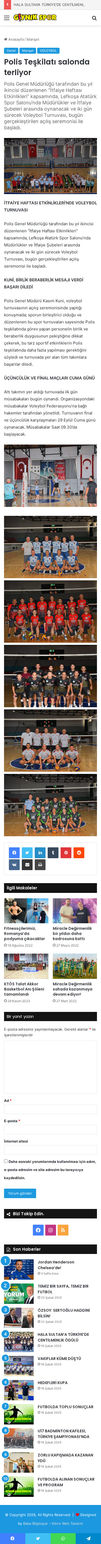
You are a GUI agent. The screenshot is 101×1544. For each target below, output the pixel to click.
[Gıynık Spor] (35, 18)
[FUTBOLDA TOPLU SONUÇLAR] (19, 1414)
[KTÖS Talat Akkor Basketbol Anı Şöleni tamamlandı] (26, 966)
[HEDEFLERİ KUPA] (19, 1390)
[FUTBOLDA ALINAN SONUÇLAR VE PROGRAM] (19, 1487)
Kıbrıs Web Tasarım (67, 1523)
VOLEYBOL (48, 51)
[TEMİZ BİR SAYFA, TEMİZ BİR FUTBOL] (19, 1294)
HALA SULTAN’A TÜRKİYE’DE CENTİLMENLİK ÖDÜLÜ (57, 4)
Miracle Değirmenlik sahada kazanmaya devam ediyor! (72, 989)
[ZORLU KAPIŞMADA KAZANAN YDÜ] (19, 1462)
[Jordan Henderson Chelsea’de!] (19, 1269)
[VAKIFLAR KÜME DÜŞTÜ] (19, 1366)
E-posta (12, 1121)
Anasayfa (15, 39)
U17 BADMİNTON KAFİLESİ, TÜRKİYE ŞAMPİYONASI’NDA (63, 1433)
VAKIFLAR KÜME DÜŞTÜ (59, 1358)
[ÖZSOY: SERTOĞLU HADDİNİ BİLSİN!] (19, 1318)
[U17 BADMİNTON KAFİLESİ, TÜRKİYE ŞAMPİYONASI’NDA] (19, 1438)
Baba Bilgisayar (35, 1523)
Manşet (33, 39)
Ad (8, 1100)
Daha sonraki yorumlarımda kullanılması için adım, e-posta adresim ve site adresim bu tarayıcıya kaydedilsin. (50, 1169)
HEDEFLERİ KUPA (53, 1382)
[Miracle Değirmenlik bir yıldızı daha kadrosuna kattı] (75, 911)
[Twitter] (27, 852)
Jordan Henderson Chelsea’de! (56, 1264)
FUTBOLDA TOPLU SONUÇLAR (65, 1407)
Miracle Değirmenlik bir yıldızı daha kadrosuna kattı (72, 933)
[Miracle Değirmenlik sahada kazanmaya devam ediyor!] (75, 966)
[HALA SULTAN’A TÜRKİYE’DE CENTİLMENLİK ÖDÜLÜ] (19, 1342)
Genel (11, 51)
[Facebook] (14, 852)
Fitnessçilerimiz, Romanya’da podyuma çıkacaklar (24, 933)
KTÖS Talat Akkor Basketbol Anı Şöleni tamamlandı (24, 989)
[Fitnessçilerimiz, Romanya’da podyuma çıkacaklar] (26, 911)
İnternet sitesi (16, 1141)
